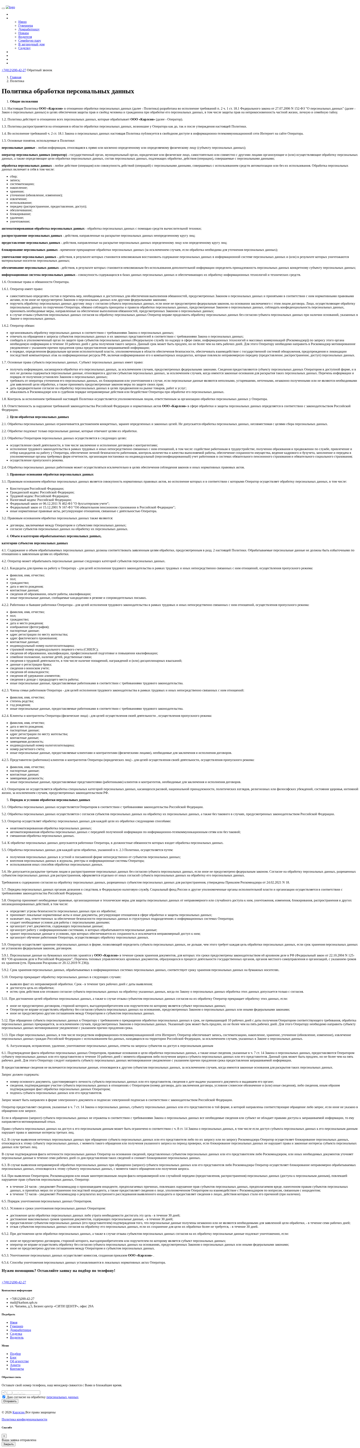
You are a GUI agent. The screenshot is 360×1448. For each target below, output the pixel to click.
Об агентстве (19, 1361)
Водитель (17, 1337)
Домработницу (29, 29)
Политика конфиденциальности (24, 1419)
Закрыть (8, 1444)
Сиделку (24, 48)
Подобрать (22, 18)
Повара (23, 33)
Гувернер (16, 1326)
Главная (15, 77)
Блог (13, 1357)
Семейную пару (29, 40)
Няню (22, 22)
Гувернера (25, 25)
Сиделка (16, 1333)
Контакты (22, 63)
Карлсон (18, 1412)
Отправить (10, 1401)
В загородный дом (31, 44)
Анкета (15, 1365)
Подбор (15, 1353)
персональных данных (62, 1397)
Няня (13, 1322)
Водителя (25, 37)
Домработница (20, 1330)
